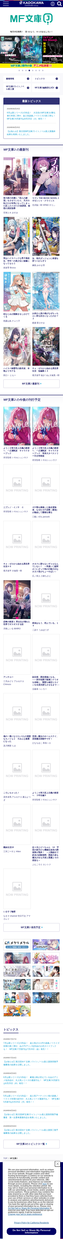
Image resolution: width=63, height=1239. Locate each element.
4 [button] (30, 70)
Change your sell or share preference (25, 1214)
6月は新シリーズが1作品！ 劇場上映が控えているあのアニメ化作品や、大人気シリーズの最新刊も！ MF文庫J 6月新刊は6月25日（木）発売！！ (31, 1080)
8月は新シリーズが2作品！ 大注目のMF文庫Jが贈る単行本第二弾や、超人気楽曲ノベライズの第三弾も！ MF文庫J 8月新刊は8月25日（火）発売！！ (32, 116)
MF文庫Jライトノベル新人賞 (15, 87)
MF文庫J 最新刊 (30, 383)
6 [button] (36, 70)
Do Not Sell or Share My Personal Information (29, 1208)
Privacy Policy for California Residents (31, 1223)
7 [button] (40, 70)
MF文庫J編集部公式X (44, 87)
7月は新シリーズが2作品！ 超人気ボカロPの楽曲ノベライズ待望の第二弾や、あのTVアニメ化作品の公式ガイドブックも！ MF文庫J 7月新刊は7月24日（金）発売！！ (31, 1046)
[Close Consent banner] (57, 1164)
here (45, 1184)
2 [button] (23, 70)
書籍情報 (10, 79)
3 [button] (26, 70)
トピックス (40, 79)
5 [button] (33, 70)
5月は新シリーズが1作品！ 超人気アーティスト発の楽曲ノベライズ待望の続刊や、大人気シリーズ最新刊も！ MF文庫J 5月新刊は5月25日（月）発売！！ (31, 1099)
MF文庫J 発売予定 (30, 927)
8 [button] (43, 70)
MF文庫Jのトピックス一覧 (30, 1144)
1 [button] (19, 70)
